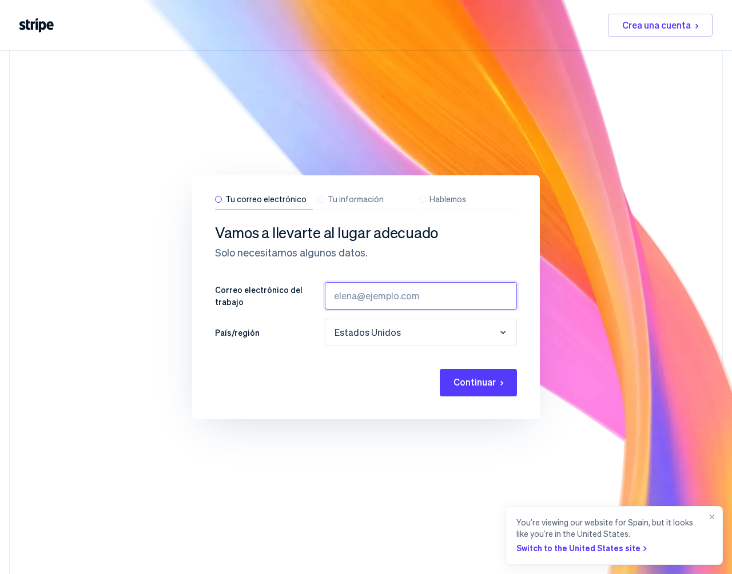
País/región (237, 332)
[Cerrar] (709, 535)
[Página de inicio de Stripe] (36, 25)
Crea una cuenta (656, 25)
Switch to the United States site (578, 548)
